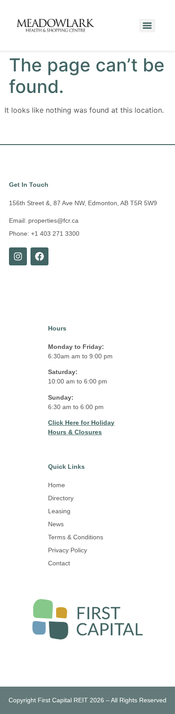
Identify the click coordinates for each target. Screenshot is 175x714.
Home (56, 485)
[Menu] (147, 25)
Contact (59, 563)
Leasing (59, 511)
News (56, 524)
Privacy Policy (67, 550)
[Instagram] (18, 256)
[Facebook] (39, 256)
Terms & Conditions (75, 537)
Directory (61, 498)
